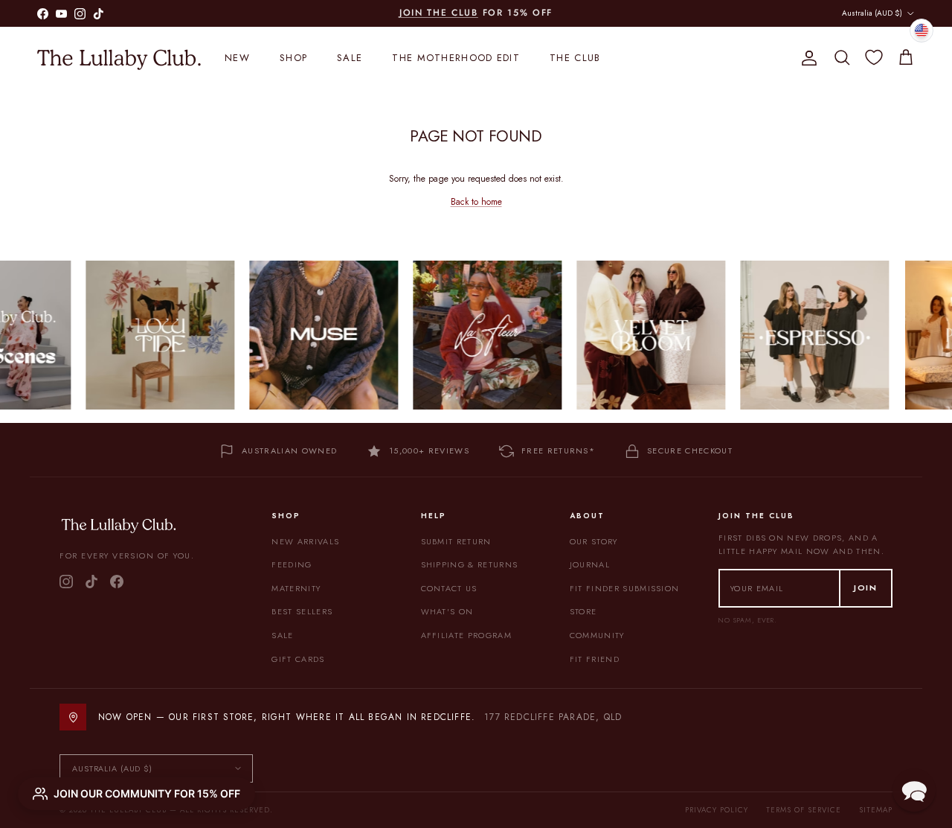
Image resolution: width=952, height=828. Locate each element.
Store (583, 611)
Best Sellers (301, 611)
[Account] (806, 58)
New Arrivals (305, 541)
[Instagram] (66, 581)
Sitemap (875, 809)
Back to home (476, 201)
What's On (447, 611)
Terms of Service (803, 809)
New (237, 58)
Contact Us (449, 588)
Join (866, 587)
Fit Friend (595, 659)
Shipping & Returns (469, 564)
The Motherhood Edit (456, 58)
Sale (349, 58)
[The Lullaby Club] (119, 58)
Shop (293, 58)
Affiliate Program (466, 635)
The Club (575, 58)
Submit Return (456, 541)
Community (597, 635)
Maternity (296, 588)
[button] (914, 790)
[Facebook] (116, 581)
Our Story (594, 541)
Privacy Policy (716, 809)
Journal (590, 564)
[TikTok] (91, 581)
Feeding (291, 564)
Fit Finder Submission (625, 588)
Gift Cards (297, 659)
